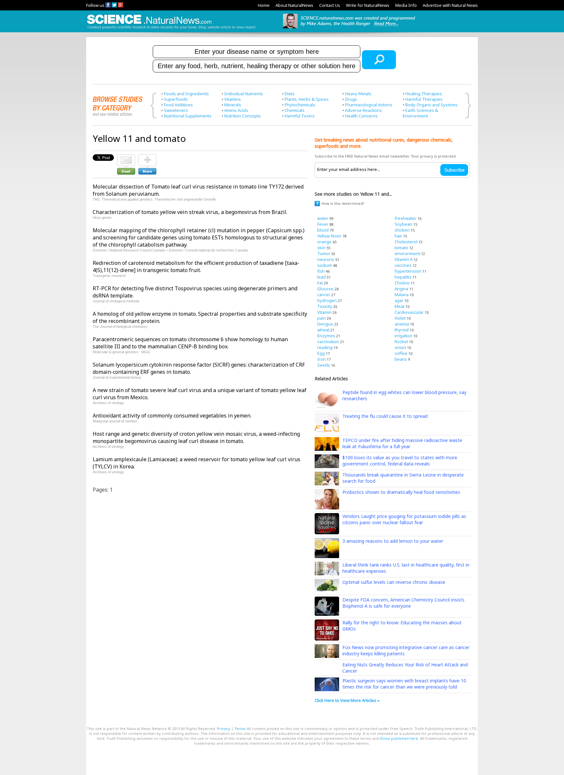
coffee (401, 353)
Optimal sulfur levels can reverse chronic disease (393, 582)
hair (398, 236)
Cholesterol (406, 242)
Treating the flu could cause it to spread (385, 416)
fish (321, 271)
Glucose (325, 289)
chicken (402, 230)
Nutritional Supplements (188, 116)
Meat (399, 306)
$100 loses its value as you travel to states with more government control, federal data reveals (399, 460)
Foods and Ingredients (186, 94)
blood (323, 230)
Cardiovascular (409, 312)
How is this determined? (343, 203)
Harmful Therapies (424, 99)
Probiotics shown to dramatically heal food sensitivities (401, 492)
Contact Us (329, 5)
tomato (401, 248)
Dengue (325, 324)
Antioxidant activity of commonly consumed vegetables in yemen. (172, 415)
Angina (401, 289)
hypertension (408, 271)
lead (321, 277)
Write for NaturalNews (367, 5)
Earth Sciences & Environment (420, 113)
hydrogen (327, 300)
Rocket (401, 341)
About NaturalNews (294, 5)
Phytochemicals (300, 105)
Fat (320, 283)
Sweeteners (176, 110)
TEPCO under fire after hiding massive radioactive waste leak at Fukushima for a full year (402, 443)
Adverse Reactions (363, 110)
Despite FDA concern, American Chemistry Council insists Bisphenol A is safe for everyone (403, 603)
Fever (322, 224)
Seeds (323, 365)
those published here (399, 738)
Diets (290, 94)
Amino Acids (236, 110)
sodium (324, 265)
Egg (321, 353)
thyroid (402, 330)
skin (321, 248)
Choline (402, 283)
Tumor (323, 253)
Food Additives (178, 105)
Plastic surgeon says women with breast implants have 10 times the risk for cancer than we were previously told (404, 683)
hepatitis (403, 277)
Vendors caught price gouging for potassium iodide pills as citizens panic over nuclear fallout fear (404, 519)
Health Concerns (361, 116)
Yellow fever (329, 236)
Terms (240, 728)
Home (264, 5)
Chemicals (295, 110)
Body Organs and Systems (431, 105)
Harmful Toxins (300, 116)
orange (324, 242)
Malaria (402, 294)
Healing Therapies (423, 94)
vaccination (328, 341)
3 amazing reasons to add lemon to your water (392, 541)
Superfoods (176, 99)
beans (401, 359)
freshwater (405, 218)
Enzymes (326, 336)
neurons (325, 259)
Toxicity (324, 306)
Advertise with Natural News (450, 5)
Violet (400, 318)
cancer (323, 294)
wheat (323, 330)
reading (325, 347)
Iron (321, 359)
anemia (402, 324)
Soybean (403, 224)
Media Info (406, 5)
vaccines (403, 265)
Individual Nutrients (243, 94)
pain (321, 318)
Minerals (232, 105)
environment (407, 253)
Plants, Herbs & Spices (307, 99)
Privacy (223, 728)
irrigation (403, 336)
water (322, 218)
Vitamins (232, 99)
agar (399, 300)
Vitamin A (404, 259)
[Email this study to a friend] (126, 157)
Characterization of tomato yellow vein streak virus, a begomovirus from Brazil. (190, 212)
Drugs (351, 99)
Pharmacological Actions (368, 105)
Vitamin (324, 312)
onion (400, 347)
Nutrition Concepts (242, 116)
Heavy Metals (358, 94)
